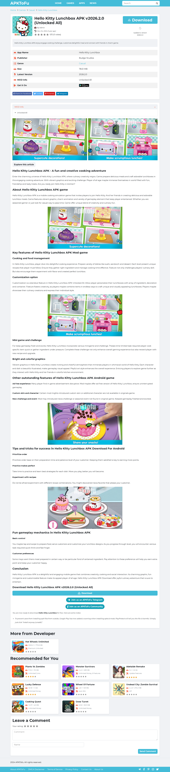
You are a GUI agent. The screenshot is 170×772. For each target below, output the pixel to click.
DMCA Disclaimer (36, 769)
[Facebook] (144, 769)
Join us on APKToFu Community (86, 606)
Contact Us (86, 769)
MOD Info (19, 107)
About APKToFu (17, 769)
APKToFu (19, 3)
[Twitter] (157, 769)
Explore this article (24, 164)
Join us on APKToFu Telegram (86, 600)
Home (58, 3)
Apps (82, 3)
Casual (82, 63)
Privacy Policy (71, 769)
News (93, 3)
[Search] (157, 3)
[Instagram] (153, 769)
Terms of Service (54, 769)
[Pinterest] (148, 769)
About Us (98, 769)
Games (70, 3)
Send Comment (148, 751)
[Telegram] (139, 769)
